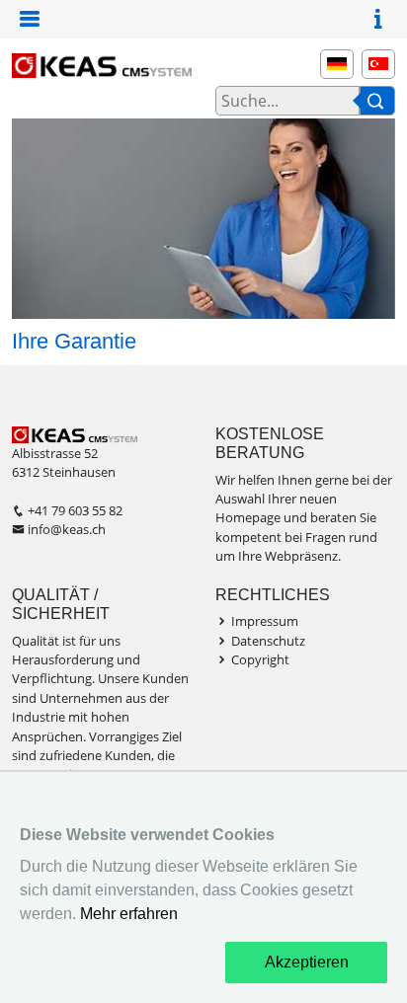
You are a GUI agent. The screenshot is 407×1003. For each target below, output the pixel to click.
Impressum (264, 621)
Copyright (260, 659)
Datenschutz (268, 641)
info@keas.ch (67, 529)
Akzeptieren (307, 962)
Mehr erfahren (129, 913)
